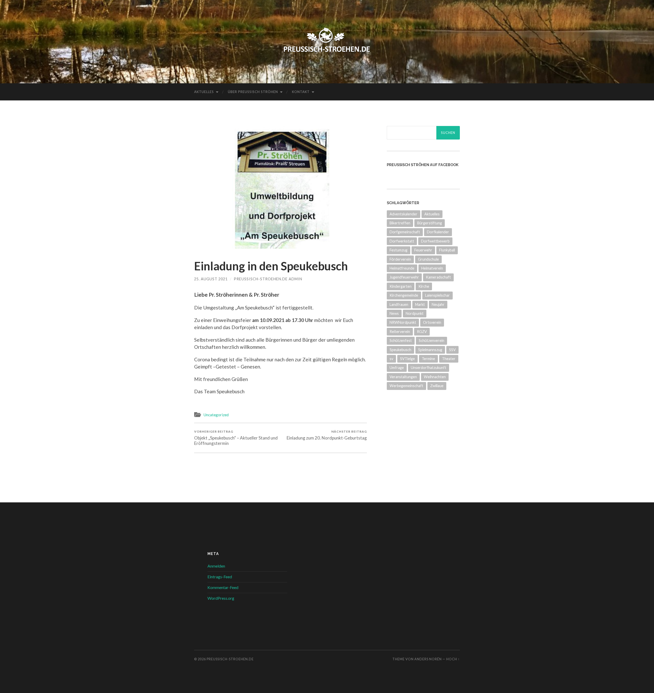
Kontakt (301, 92)
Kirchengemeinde (404, 295)
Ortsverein (432, 322)
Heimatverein (432, 268)
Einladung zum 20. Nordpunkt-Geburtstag (327, 435)
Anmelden (216, 565)
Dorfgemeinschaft (405, 232)
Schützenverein (431, 340)
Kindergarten (401, 286)
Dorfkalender (438, 232)
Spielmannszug (430, 350)
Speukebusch (400, 350)
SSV (452, 350)
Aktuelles (204, 92)
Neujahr (438, 304)
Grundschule (428, 259)
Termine (428, 358)
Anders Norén (428, 659)
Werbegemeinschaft (406, 386)
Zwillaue (436, 386)
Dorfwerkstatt (402, 241)
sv (391, 358)
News (394, 313)
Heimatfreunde (402, 268)
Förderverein (400, 259)
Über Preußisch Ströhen (253, 92)
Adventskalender (403, 214)
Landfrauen (399, 304)
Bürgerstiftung (429, 223)
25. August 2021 (211, 279)
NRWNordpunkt (403, 322)
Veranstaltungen (403, 377)
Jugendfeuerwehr (404, 277)
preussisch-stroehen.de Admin (268, 279)
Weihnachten (435, 377)
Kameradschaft (438, 277)
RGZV (422, 331)
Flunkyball (447, 250)
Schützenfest (401, 340)
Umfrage (397, 367)
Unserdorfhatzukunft (428, 367)
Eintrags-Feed (219, 576)
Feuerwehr (423, 250)
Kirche (423, 286)
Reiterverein (400, 331)
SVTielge (407, 358)
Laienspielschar (437, 295)
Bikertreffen (400, 223)
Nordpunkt (415, 313)
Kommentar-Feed (222, 587)
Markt (420, 304)
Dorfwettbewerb (435, 241)
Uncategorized (216, 414)
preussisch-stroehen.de (230, 659)
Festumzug (398, 250)
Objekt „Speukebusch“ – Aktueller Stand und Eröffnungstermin (236, 438)
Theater (449, 358)
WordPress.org (220, 598)
